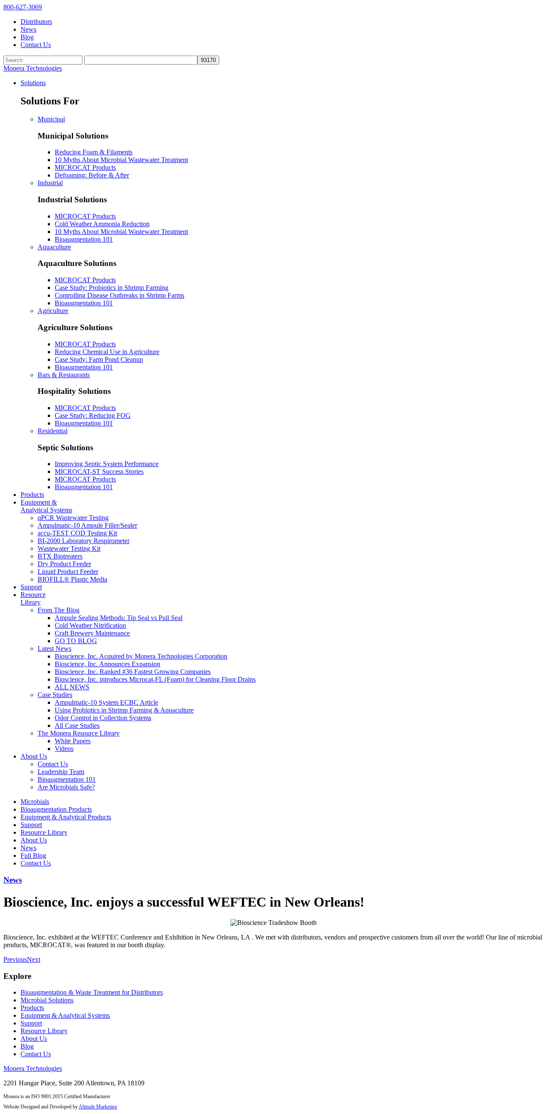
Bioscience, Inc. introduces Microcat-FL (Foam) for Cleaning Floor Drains (155, 679)
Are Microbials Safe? (66, 787)
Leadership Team (61, 771)
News (28, 29)
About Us (34, 756)
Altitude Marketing (98, 1106)
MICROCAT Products (85, 167)
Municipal (51, 119)
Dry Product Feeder (64, 563)
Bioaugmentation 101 (84, 239)
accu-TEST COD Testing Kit (77, 533)
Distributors (36, 21)
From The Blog (58, 610)
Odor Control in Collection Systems (103, 717)
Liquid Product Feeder (68, 571)
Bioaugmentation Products (56, 809)
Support (31, 587)
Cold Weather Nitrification (90, 625)
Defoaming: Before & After (92, 175)
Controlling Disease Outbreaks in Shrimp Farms (119, 295)
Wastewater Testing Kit (69, 548)
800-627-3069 (22, 7)
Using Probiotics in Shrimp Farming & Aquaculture (124, 710)
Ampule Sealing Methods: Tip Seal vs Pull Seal (118, 617)
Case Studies (55, 694)
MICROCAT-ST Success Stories (99, 471)
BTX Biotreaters (60, 556)
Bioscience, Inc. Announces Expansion (107, 664)
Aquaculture (54, 247)
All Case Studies (77, 725)
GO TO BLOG (76, 640)
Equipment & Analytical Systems (46, 506)
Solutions (33, 82)
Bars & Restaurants (64, 374)
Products (32, 494)
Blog (27, 37)
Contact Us (36, 44)
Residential (53, 430)
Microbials (35, 801)
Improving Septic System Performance (107, 463)
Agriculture (53, 310)
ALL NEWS (72, 687)
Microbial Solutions (47, 1000)
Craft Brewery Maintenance (92, 633)
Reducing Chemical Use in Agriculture (107, 351)
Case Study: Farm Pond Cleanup (99, 359)
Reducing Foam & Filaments (93, 152)
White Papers (73, 741)
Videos (64, 748)
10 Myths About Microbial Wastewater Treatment (121, 159)
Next (33, 959)
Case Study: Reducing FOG (93, 415)
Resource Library (33, 598)
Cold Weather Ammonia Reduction (102, 224)
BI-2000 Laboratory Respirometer (83, 540)
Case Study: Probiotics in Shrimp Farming (111, 287)
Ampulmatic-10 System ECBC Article (106, 702)
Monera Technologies (32, 68)
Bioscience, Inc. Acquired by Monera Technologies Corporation (141, 656)
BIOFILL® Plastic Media (72, 579)
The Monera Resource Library (79, 733)
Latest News (54, 648)
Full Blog (33, 855)
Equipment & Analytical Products (66, 817)
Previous (15, 959)
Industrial (50, 182)
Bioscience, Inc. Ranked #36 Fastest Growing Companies (133, 671)
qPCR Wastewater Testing (73, 517)
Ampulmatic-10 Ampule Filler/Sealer (87, 525)
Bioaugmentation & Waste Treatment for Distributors (92, 992)
